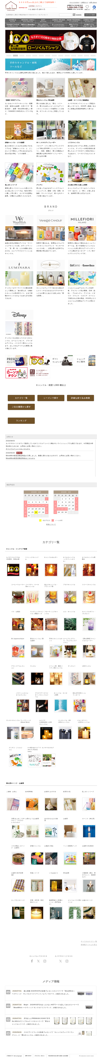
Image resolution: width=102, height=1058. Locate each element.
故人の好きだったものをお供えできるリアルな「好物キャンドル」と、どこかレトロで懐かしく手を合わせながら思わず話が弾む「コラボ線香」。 (18, 148)
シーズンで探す (51, 398)
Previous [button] (8, 41)
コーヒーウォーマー (18, 584)
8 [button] (54, 55)
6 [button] (41, 55)
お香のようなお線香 (32, 818)
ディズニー (72, 666)
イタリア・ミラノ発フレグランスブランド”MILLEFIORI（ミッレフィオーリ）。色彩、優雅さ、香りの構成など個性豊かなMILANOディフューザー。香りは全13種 (50, 149)
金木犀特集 (29, 791)
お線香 (65, 818)
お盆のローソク (87, 900)
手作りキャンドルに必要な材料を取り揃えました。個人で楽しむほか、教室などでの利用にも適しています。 (44, 72)
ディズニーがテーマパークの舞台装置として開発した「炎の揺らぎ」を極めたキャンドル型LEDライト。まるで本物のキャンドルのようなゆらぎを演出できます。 (19, 293)
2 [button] (15, 55)
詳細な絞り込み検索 (80, 398)
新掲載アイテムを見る (89, 944)
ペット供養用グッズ (70, 846)
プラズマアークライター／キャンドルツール (41, 695)
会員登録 (32, 6)
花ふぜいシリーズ (88, 791)
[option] (51, 41)
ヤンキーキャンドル (13, 720)
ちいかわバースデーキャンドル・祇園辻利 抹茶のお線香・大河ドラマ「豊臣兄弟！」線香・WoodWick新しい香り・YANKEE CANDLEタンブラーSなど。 (19, 107)
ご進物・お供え (11, 791)
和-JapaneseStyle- (18, 638)
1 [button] (8, 55)
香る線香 (66, 873)
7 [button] (47, 55)
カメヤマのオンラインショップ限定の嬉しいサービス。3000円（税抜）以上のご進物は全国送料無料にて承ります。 (82, 105)
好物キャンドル (35, 846)
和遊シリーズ (34, 873)
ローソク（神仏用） (89, 818)
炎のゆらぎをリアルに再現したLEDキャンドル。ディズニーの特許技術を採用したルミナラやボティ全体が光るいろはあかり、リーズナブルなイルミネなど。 (81, 149)
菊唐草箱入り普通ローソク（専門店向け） (56, 902)
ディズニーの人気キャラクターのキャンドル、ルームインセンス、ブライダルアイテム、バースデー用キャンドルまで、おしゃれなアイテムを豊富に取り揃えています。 (18, 343)
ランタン (33, 666)
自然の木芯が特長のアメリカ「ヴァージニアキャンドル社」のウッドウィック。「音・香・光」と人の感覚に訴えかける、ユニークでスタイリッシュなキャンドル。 (18, 248)
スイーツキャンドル (89, 584)
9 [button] (60, 55)
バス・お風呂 (15, 611)
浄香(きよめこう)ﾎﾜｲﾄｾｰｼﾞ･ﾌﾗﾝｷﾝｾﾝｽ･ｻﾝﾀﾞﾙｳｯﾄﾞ (18, 820)
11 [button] (73, 55)
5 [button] (34, 55)
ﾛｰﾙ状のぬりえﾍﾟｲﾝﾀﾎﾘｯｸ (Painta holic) (34, 749)
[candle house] (11, 10)
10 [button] (67, 55)
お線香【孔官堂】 (88, 846)
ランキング (21, 421)
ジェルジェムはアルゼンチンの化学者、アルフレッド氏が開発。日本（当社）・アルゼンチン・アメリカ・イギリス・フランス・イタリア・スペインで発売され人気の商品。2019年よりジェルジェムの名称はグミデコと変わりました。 (82, 295)
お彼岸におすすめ (50, 791)
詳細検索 (78, 14)
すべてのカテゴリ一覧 (89, 941)
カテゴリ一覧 (21, 398)
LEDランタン (86, 666)
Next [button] (93, 41)
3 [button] (21, 55)
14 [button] (93, 55)
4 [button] (28, 55)
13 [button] (86, 55)
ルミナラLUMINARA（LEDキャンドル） (45, 722)
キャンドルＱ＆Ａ (74, 2)
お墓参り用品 (48, 846)
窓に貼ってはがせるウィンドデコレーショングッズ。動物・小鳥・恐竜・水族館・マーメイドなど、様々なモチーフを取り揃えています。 (50, 190)
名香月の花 (67, 791)
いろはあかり (53, 873)
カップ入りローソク (18, 900)
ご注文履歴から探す (21, 407)
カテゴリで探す (90, 14)
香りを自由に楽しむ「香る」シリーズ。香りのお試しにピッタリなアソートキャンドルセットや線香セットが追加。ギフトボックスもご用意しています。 (50, 107)
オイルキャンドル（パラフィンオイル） (69, 559)
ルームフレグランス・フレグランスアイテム (70, 640)
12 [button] (80, 55)
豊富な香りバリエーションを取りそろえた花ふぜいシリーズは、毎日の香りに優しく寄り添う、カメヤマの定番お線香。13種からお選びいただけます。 (19, 190)
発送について (51, 524)
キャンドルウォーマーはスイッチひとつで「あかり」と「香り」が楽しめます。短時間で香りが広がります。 (81, 189)
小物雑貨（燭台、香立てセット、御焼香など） (89, 875)
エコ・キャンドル (69, 611)
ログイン (39, 6)
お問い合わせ (93, 2)
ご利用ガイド (84, 2)
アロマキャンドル (69, 584)
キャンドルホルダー (51, 557)
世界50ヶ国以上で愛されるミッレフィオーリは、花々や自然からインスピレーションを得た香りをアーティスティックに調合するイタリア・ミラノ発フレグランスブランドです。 (82, 248)
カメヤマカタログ (48, 747)
